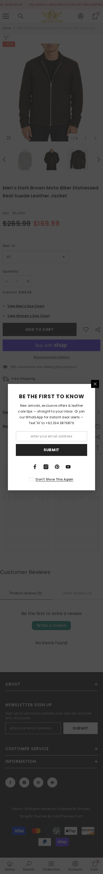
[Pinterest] (57, 466)
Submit (51, 449)
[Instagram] (46, 466)
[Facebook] (34, 466)
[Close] (95, 384)
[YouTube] (68, 466)
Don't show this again (54, 479)
